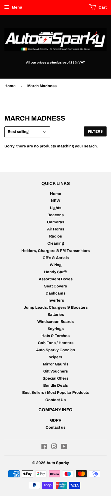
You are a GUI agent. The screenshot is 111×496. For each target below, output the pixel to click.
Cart (102, 7)
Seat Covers (55, 286)
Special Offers (55, 378)
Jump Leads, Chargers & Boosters (56, 307)
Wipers (55, 357)
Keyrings (56, 329)
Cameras (55, 222)
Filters (95, 131)
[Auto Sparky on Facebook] (44, 447)
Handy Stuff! (55, 272)
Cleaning (55, 243)
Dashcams (55, 293)
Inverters (55, 300)
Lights (55, 208)
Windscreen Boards (55, 322)
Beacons (55, 215)
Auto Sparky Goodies (55, 350)
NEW (55, 201)
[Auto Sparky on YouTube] (64, 447)
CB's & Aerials (56, 258)
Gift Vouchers (55, 371)
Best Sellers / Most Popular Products (55, 393)
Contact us (55, 427)
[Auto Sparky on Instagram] (54, 447)
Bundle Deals (55, 385)
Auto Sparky (57, 463)
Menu (17, 7)
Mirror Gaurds (55, 364)
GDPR (55, 420)
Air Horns (55, 229)
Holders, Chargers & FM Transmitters (55, 251)
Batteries (55, 315)
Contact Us (55, 400)
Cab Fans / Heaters (55, 343)
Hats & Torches (55, 336)
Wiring (56, 265)
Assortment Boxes (56, 279)
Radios (55, 236)
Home (10, 86)
